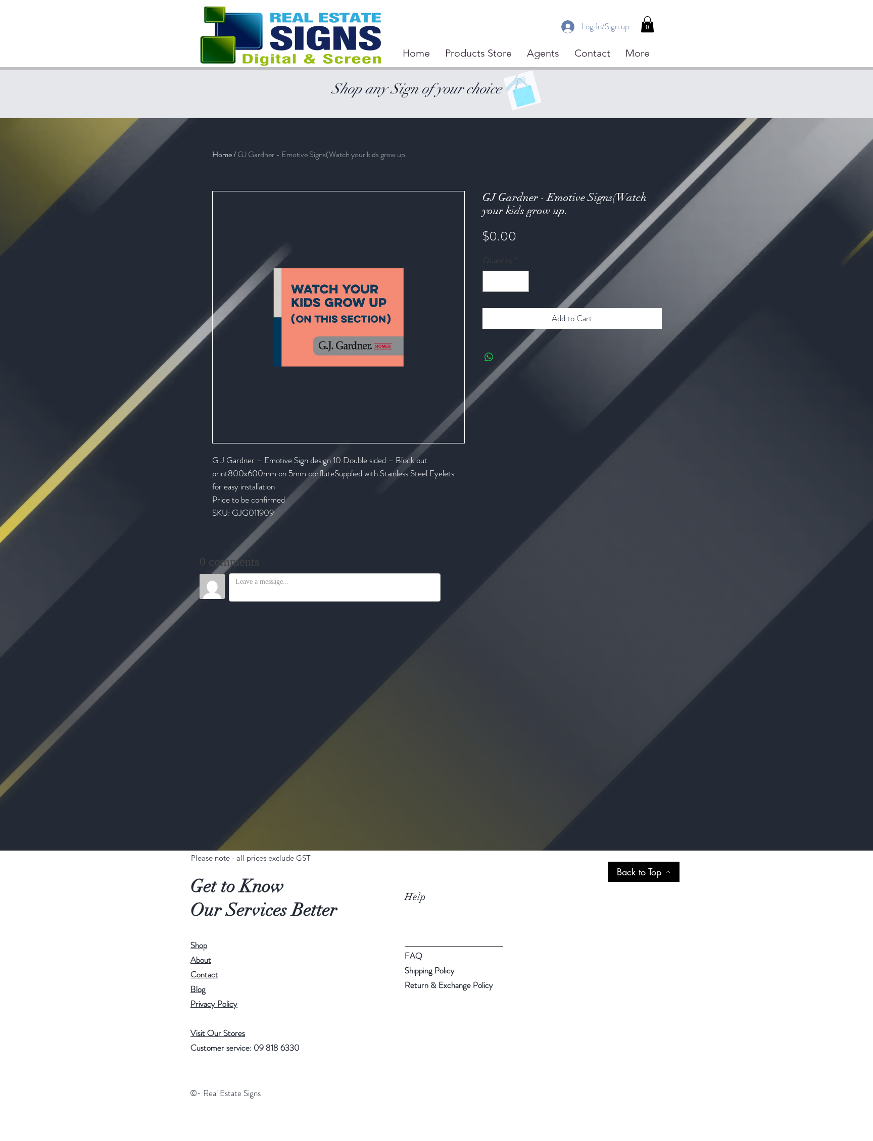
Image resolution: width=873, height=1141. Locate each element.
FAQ (413, 956)
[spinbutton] (505, 281)
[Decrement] (491, 281)
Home (222, 154)
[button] (647, 24)
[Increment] (519, 281)
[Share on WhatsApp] (489, 357)
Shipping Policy (430, 970)
